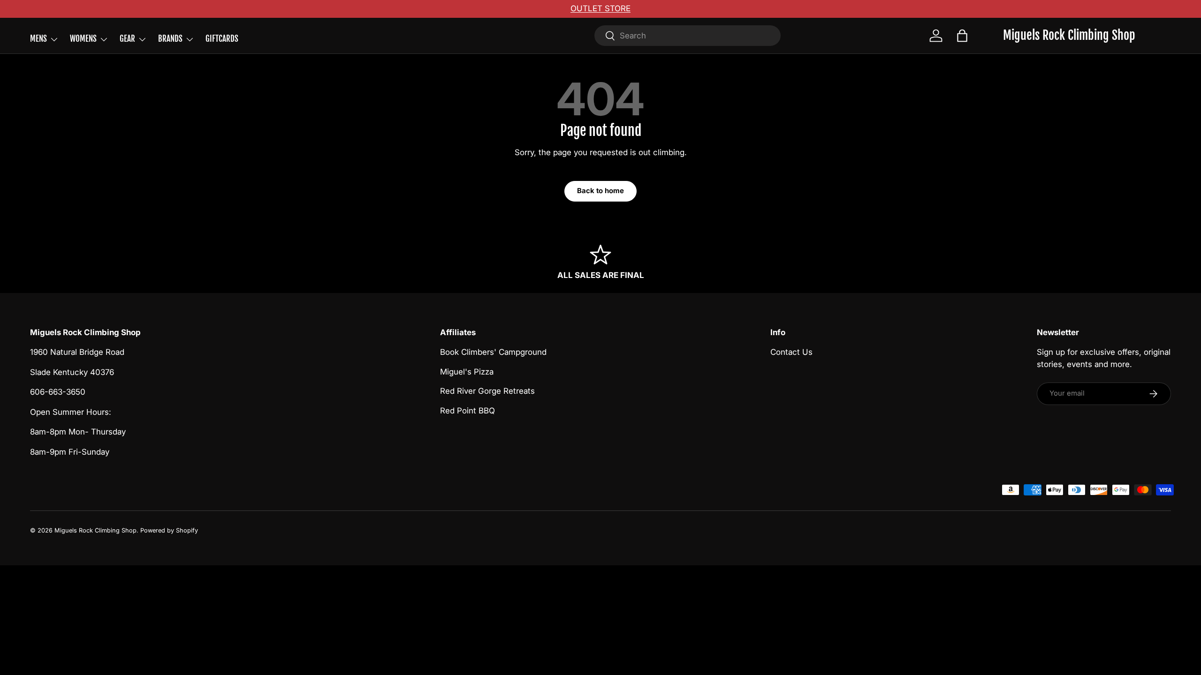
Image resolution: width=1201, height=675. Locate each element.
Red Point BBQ (467, 410)
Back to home (600, 191)
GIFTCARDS (221, 39)
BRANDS (170, 39)
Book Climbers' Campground (493, 352)
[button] (962, 35)
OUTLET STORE (600, 8)
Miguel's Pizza (467, 371)
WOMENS (83, 39)
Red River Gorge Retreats (487, 391)
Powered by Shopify (169, 530)
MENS (38, 39)
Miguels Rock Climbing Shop (95, 530)
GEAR (127, 39)
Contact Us (791, 352)
